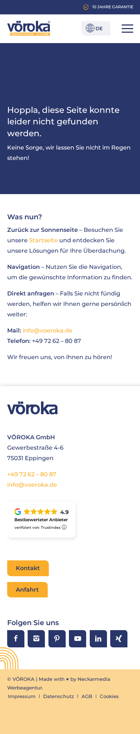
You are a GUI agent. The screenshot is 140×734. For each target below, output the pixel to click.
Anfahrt (27, 589)
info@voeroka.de (32, 484)
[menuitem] (124, 28)
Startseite (43, 240)
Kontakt (28, 568)
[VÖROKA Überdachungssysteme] (28, 28)
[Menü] (124, 28)
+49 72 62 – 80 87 (31, 474)
